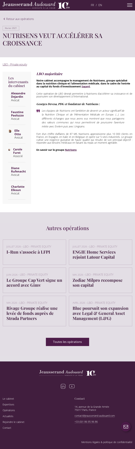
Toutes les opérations (67, 342)
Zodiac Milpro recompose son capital (98, 282)
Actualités (8, 416)
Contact (7, 427)
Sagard (86, 86)
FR (92, 5)
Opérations (9, 410)
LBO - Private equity (15, 64)
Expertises (8, 404)
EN (100, 5)
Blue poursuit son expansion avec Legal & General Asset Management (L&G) (100, 313)
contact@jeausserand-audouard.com (95, 415)
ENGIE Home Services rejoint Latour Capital (94, 254)
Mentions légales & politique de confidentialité (106, 442)
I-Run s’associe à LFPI (28, 252)
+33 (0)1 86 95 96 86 (86, 421)
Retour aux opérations (20, 19)
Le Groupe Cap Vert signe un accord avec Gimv (34, 282)
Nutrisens (71, 149)
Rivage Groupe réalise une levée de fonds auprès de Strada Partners (32, 313)
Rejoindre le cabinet (13, 422)
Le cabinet (8, 398)
